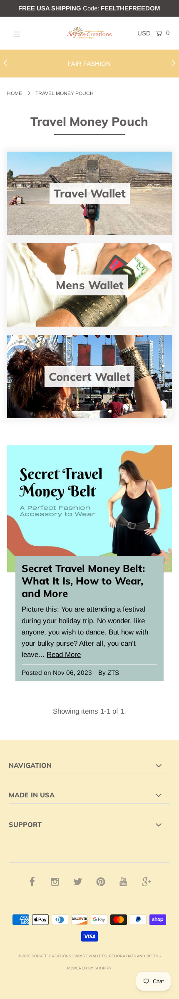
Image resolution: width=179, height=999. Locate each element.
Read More (64, 655)
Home (14, 93)
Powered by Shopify (89, 968)
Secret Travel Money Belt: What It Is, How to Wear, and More (83, 580)
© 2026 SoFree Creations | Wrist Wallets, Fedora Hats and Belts (88, 956)
